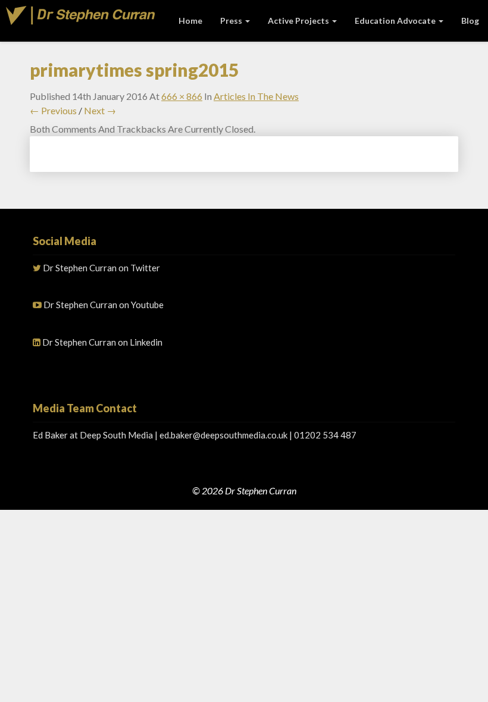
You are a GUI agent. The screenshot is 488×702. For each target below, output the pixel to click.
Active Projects (299, 20)
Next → (100, 110)
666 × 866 (181, 96)
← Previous (53, 110)
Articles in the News (256, 96)
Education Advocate (396, 20)
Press (232, 20)
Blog (470, 20)
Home (190, 20)
